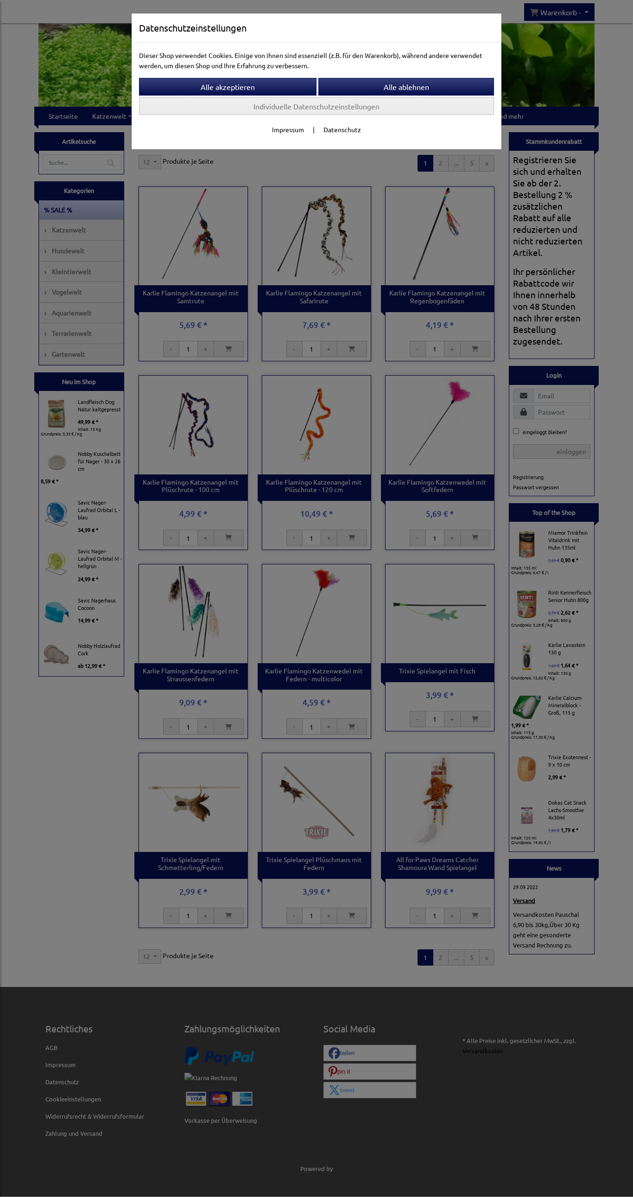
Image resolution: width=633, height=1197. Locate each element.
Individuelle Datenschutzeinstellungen (316, 106)
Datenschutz (342, 129)
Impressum (288, 129)
